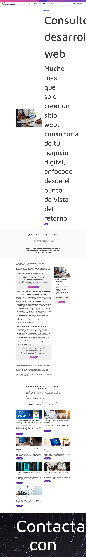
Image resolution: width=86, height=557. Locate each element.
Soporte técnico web (21, 496)
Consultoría (19, 425)
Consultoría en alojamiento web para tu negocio (28, 472)
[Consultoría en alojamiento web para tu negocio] (29, 466)
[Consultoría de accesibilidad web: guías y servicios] (29, 441)
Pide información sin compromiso (22, 378)
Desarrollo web (24, 425)
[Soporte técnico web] (29, 490)
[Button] (83, 0)
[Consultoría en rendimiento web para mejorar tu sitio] (57, 441)
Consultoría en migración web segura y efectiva (56, 472)
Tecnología (29, 425)
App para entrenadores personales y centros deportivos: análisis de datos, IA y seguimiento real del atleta (28, 422)
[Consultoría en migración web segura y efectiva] (57, 466)
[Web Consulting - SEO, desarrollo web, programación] (8, 3)
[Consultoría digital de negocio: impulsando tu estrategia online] (57, 414)
